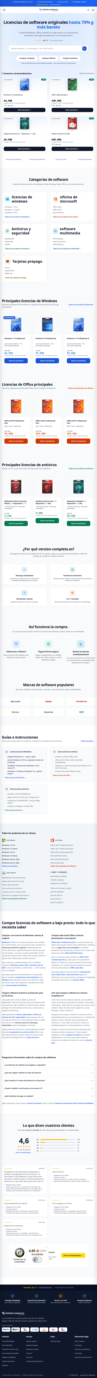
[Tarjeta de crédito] (25, 1329)
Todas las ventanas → (10, 866)
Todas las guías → (88, 741)
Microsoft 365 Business (59, 859)
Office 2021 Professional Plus (61, 845)
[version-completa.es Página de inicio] (13, 1313)
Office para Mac (76, 968)
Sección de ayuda (34, 1103)
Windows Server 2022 (10, 859)
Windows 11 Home (9, 849)
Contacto (29, 1353)
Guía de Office (78, 980)
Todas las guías (55, 1341)
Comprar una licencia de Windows (18, 935)
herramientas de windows (10, 1353)
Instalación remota (32, 1349)
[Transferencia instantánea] (15, 1329)
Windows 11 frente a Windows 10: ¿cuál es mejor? (24, 772)
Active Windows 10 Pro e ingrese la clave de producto (25, 761)
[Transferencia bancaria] (34, 1329)
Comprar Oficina (48, 58)
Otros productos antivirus (12, 888)
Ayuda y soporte (56, 902)
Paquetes (5, 1365)
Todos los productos (86, 73)
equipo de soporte (73, 1035)
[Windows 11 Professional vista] (24, 95)
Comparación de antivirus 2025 (21, 1032)
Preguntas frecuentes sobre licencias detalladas (74, 1103)
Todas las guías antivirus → (14, 810)
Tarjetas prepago (57, 880)
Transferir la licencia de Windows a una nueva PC (23, 766)
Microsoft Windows (8, 1341)
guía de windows (57, 892)
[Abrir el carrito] (93, 10)
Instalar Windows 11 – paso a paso (21, 757)
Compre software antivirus (14, 993)
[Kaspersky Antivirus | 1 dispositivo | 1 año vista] (24, 134)
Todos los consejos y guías (60, 888)
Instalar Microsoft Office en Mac (68, 771)
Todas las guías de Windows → (15, 778)
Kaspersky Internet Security (13, 881)
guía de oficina (56, 895)
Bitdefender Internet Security (13, 878)
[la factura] (44, 1329)
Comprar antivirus (70, 58)
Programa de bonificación (34, 1361)
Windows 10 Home (9, 856)
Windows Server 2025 (10, 863)
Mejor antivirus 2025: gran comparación (23, 797)
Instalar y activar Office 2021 (66, 757)
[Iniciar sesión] (88, 10)
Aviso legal (78, 1353)
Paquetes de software (59, 883)
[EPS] (53, 1329)
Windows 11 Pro (8, 845)
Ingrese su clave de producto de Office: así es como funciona (73, 766)
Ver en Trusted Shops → (24, 1152)
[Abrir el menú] (4, 10)
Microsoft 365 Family (58, 856)
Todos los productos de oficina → (81, 388)
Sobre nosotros (80, 1341)
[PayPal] (6, 1329)
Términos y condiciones (82, 1349)
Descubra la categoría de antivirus (15, 895)
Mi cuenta (29, 1357)
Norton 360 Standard (10, 885)
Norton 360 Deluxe (24, 1014)
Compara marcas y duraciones (14, 892)
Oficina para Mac (57, 863)
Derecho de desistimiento (83, 1357)
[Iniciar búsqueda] (84, 48)
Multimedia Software (58, 876)
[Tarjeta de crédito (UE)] (63, 1329)
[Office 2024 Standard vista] (72, 95)
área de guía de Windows (16, 985)
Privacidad (78, 1345)
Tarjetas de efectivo (8, 1361)
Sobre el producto (16, 361)
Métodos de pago (32, 1345)
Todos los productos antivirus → (82, 468)
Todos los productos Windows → (80, 305)
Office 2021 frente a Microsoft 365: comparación (69, 761)
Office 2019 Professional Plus (61, 852)
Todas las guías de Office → (62, 775)
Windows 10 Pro (8, 852)
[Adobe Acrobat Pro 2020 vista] (72, 134)
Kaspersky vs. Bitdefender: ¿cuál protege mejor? (23, 801)
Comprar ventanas (27, 58)
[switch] (37, 1260)
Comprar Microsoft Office (63, 935)
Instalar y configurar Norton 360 (20, 806)
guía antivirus (55, 899)
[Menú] (47, 1247)
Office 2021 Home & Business (62, 849)
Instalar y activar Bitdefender (19, 794)
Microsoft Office (7, 1345)
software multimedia (8, 1357)
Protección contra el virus (10, 1349)
